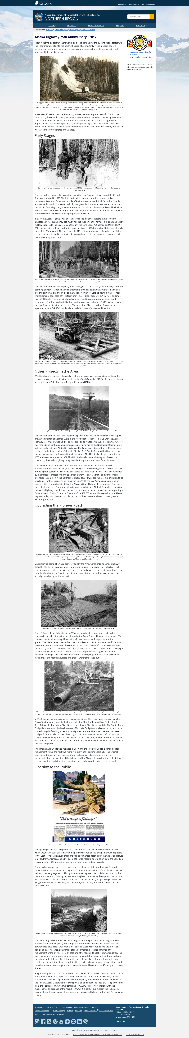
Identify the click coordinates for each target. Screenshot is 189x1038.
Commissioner (66, 1007)
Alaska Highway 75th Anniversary (82, 30)
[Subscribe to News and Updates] (37, 1021)
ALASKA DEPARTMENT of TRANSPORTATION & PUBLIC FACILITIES (97, 1034)
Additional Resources (139, 57)
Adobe (139, 69)
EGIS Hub (60, 1014)
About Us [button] (140, 25)
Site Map (78, 1011)
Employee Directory (81, 1007)
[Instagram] (67, 1021)
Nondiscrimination (42, 1011)
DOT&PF (49, 30)
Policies (70, 1011)
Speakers (134, 54)
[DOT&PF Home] (41, 25)
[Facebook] (43, 1021)
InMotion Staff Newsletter (45, 1014)
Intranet (95, 1007)
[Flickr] (73, 1021)
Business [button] (71, 25)
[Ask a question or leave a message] (85, 1021)
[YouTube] (61, 1021)
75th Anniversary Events (140, 52)
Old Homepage (59, 1011)
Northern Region (61, 30)
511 (57, 1007)
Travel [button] (51, 25)
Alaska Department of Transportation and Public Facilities (72, 17)
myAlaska (122, 4)
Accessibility (39, 1007)
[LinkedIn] (79, 1021)
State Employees (148, 4)
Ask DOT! (49, 1007)
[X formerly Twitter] (49, 1021)
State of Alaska (43, 3)
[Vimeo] (55, 1021)
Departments (133, 4)
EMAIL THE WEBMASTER (135, 1034)
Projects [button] (120, 25)
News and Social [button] (96, 25)
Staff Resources (90, 1011)
